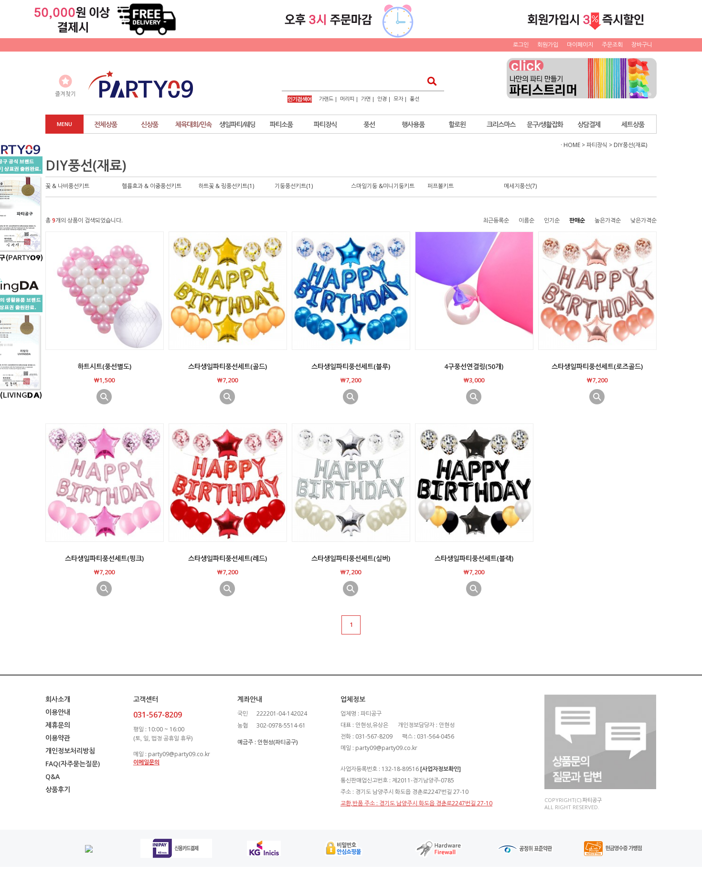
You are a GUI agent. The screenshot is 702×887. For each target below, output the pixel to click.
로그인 (521, 45)
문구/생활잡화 (545, 124)
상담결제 (588, 124)
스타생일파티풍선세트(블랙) (474, 558)
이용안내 (57, 712)
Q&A (52, 776)
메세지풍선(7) (520, 186)
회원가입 (547, 45)
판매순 (577, 220)
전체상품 (105, 124)
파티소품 (281, 124)
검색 (429, 81)
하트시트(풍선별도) (104, 366)
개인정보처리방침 (70, 750)
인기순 (552, 220)
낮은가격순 (643, 220)
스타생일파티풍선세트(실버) (350, 558)
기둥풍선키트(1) (294, 186)
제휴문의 (57, 724)
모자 (398, 98)
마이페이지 (580, 45)
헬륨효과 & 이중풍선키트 (151, 186)
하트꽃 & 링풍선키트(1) (226, 186)
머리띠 (347, 98)
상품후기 (57, 789)
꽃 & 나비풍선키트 (67, 186)
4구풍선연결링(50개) (473, 366)
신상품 (149, 124)
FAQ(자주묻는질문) (72, 763)
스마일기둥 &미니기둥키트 (383, 186)
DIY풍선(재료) (630, 145)
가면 (366, 98)
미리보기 (104, 396)
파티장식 (325, 124)
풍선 (414, 98)
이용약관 (57, 737)
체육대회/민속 (193, 124)
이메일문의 (146, 762)
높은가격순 (608, 220)
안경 (382, 98)
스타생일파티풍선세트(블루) (350, 366)
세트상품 (632, 124)
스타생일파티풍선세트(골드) (227, 366)
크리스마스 (501, 124)
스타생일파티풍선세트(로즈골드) (597, 366)
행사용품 (413, 124)
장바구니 (641, 45)
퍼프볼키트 (440, 186)
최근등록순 (496, 220)
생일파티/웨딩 (237, 124)
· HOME (570, 145)
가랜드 (326, 98)
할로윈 (457, 124)
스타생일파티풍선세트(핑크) (104, 558)
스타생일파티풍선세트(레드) (227, 558)
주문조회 (612, 45)
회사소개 (57, 699)
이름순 (526, 220)
